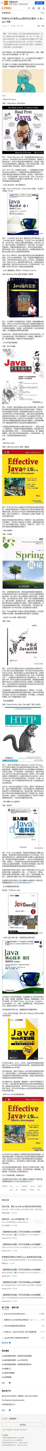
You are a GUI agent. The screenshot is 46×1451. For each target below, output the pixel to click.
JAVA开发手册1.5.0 (8, 1404)
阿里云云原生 (6, 1213)
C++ (17, 1186)
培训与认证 (23, 1430)
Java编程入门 (6, 1368)
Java (11, 1186)
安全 (11, 1190)
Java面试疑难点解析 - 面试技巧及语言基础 (17, 1356)
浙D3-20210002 (22, 1445)
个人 (42, 12)
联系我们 (23, 1425)
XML (38, 1190)
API (17, 1190)
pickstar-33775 (6, 1238)
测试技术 (24, 1186)
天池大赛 (16, 1430)
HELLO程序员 (6, 1225)
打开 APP (39, 3)
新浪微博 (12, 1418)
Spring (33, 1186)
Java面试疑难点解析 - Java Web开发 (15, 1360)
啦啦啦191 (5, 1263)
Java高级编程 (6, 1377)
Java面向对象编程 (8, 1373)
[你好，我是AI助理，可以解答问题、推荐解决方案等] (33, 8)
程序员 (40, 1186)
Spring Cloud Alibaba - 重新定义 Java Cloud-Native (20, 1396)
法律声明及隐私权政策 (9, 1438)
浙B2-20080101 (23, 1443)
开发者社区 (9, 1430)
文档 (3, 1430)
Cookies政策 (20, 1438)
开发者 (32, 1190)
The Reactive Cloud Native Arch (13, 1400)
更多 (3, 1383)
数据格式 (24, 1190)
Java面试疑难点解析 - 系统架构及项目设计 (17, 1364)
